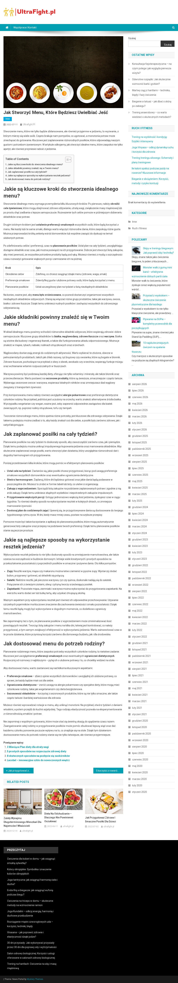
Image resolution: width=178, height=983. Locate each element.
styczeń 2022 (139, 636)
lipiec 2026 (138, 390)
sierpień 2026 (139, 384)
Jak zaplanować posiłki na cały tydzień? (27, 172)
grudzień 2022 (140, 565)
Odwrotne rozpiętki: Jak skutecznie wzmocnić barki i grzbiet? (151, 81)
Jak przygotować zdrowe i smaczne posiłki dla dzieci (20, 770)
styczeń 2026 (139, 429)
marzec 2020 (139, 779)
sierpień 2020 (139, 746)
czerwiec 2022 (140, 604)
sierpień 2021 (139, 668)
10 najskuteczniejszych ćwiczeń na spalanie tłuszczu (150, 347)
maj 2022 (137, 610)
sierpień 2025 (139, 461)
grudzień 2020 (140, 720)
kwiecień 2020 (140, 772)
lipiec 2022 (138, 597)
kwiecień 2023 (140, 546)
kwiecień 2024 (140, 520)
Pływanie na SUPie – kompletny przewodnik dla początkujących (152, 323)
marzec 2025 (139, 494)
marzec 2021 (139, 701)
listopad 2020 (139, 727)
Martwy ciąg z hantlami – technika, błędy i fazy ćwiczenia (151, 92)
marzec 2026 (139, 416)
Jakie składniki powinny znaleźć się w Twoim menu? (33, 168)
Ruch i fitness (139, 228)
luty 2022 (137, 630)
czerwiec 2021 (140, 682)
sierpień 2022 (139, 591)
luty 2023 (137, 552)
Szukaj (132, 38)
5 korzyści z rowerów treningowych (109, 770)
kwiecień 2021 (140, 694)
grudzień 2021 (140, 643)
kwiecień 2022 (140, 617)
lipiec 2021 (138, 675)
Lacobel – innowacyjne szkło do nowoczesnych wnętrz (38, 760)
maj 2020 (137, 766)
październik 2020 (141, 733)
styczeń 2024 (139, 533)
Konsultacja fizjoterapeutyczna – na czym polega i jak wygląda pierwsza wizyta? (152, 68)
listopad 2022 (139, 572)
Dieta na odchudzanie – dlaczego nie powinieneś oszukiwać (58, 817)
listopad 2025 (139, 442)
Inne (8, 119)
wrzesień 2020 (140, 740)
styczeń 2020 (139, 792)
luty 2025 (137, 500)
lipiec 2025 (138, 468)
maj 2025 (137, 481)
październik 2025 (141, 448)
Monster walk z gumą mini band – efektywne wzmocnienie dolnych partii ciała (152, 272)
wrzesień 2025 (140, 455)
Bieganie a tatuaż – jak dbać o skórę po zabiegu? (151, 103)
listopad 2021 (139, 649)
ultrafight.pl (29, 124)
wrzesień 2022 (140, 584)
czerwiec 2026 (140, 397)
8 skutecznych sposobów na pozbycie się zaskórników (38, 755)
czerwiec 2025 (140, 474)
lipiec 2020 (138, 753)
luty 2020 (137, 785)
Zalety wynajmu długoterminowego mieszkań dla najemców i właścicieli (22, 822)
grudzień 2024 (140, 507)
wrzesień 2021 (140, 662)
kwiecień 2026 (140, 410)
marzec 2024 (139, 526)
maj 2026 (137, 403)
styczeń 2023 (139, 558)
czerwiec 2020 (140, 759)
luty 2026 (137, 423)
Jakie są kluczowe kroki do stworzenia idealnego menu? (35, 164)
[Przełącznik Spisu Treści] (66, 160)
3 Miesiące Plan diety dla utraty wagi (28, 747)
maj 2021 (137, 688)
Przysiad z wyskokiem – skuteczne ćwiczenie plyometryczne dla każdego (150, 300)
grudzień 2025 (140, 436)
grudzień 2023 (140, 539)
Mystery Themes (35, 979)
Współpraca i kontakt (25, 27)
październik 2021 (141, 656)
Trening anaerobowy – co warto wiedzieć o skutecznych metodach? (151, 114)
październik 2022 (141, 578)
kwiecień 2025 (140, 487)
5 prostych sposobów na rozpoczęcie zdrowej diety (36, 751)
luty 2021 (137, 707)
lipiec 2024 (138, 513)
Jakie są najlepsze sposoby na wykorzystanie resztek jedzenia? (39, 175)
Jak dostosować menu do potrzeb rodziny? (29, 179)
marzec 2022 (139, 623)
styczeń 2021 (139, 714)
